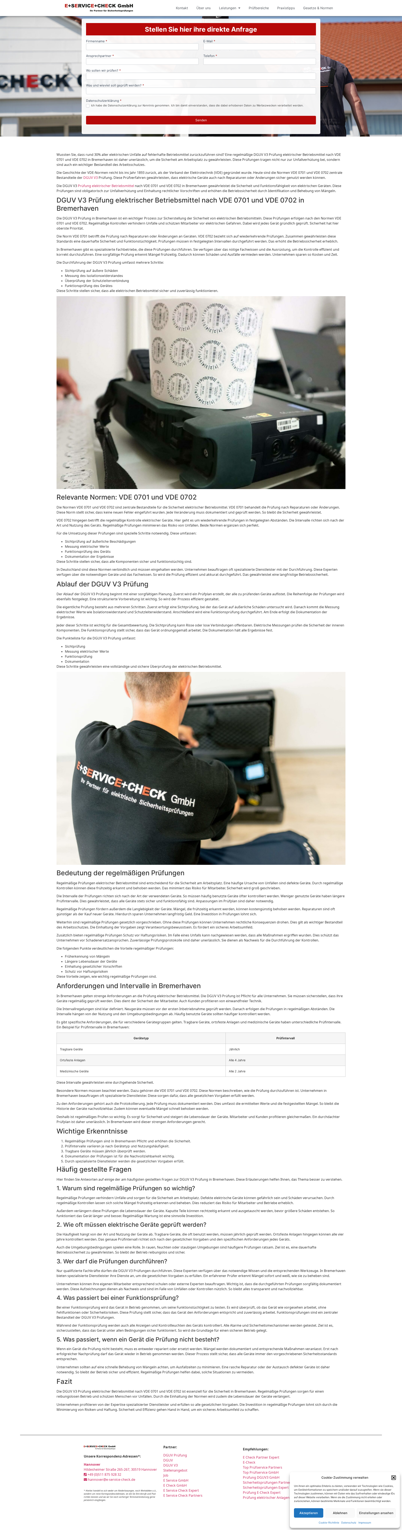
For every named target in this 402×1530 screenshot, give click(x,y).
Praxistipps (286, 8)
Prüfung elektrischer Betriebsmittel (106, 185)
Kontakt (182, 8)
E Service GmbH (175, 1480)
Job (165, 1475)
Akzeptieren (308, 1513)
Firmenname (96, 41)
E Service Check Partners (182, 1495)
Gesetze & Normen (318, 8)
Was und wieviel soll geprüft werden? (115, 85)
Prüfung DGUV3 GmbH (261, 1477)
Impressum (364, 1522)
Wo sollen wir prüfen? (103, 70)
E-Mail (209, 41)
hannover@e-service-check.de (111, 1479)
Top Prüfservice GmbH (261, 1472)
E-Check (249, 1462)
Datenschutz (348, 1522)
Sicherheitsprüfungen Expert (266, 1487)
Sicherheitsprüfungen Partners (267, 1482)
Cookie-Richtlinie (329, 1522)
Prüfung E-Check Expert (262, 1492)
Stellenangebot (175, 1470)
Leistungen (227, 8)
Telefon (210, 56)
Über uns (203, 8)
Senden (201, 120)
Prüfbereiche (259, 8)
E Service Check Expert (182, 1490)
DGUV (168, 1460)
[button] (394, 1478)
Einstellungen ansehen (376, 1513)
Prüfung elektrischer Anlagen (266, 1497)
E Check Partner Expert (261, 1457)
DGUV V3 (90, 177)
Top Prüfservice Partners (262, 1467)
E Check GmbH (175, 1485)
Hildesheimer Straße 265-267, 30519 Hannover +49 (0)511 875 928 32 (120, 1469)
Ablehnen (340, 1513)
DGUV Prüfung (175, 1455)
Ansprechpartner (100, 56)
